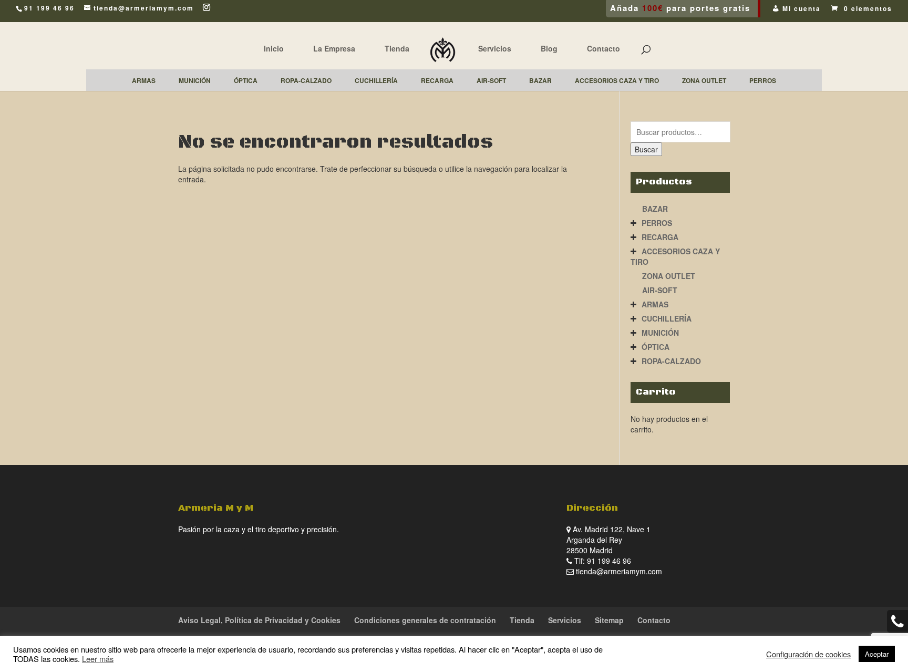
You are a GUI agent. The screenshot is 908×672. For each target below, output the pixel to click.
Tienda (397, 48)
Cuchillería (667, 318)
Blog (549, 48)
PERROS (657, 223)
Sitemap (609, 620)
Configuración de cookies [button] (808, 654)
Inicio (274, 48)
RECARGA (660, 237)
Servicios (494, 48)
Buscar (646, 149)
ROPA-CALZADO (671, 361)
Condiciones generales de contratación (425, 620)
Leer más (97, 658)
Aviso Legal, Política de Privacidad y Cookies (259, 620)
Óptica (655, 347)
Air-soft (659, 290)
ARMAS (655, 304)
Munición (660, 332)
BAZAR (655, 208)
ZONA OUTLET (668, 276)
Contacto (603, 48)
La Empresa (334, 48)
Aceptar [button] (877, 654)
